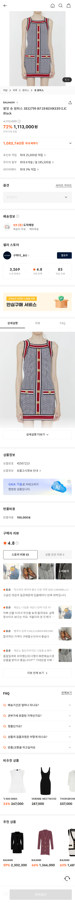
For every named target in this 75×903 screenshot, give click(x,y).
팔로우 (64, 255)
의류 (15, 90)
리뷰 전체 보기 (35, 673)
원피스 (25, 90)
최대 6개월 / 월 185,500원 (35, 162)
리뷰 (37, 323)
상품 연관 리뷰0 (54, 554)
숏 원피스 (39, 90)
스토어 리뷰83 (20, 554)
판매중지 (41, 895)
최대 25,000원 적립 (31, 155)
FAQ (62, 323)
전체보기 (66, 693)
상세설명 (12, 323)
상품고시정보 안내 (27, 470)
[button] (37, 143)
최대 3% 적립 (28, 169)
